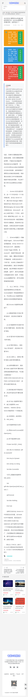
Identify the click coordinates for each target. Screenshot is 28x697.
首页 (4, 12)
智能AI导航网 (15, 692)
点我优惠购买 (20, 37)
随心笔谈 (8, 12)
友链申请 (6, 674)
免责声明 (12, 674)
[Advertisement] (14, 635)
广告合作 (18, 674)
